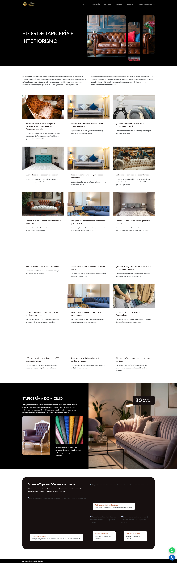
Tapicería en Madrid (39, 536)
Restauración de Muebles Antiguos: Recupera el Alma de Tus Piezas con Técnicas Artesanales (40, 126)
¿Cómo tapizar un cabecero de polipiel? (42, 175)
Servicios (107, 4)
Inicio (83, 4)
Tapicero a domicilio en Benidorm (106, 505)
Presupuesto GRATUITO (146, 4)
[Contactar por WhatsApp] (172, 550)
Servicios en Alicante (133, 534)
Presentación (95, 4)
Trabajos (130, 4)
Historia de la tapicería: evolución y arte (42, 266)
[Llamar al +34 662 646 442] (172, 558)
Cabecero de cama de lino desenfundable (133, 175)
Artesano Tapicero (28, 561)
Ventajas (118, 4)
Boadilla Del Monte (101, 534)
